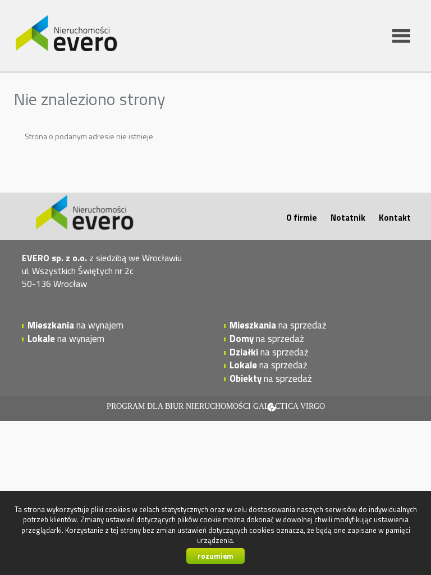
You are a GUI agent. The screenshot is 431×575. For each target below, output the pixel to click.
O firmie (301, 217)
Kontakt (395, 217)
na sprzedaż (278, 325)
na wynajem (75, 325)
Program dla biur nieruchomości (180, 406)
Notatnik (348, 217)
